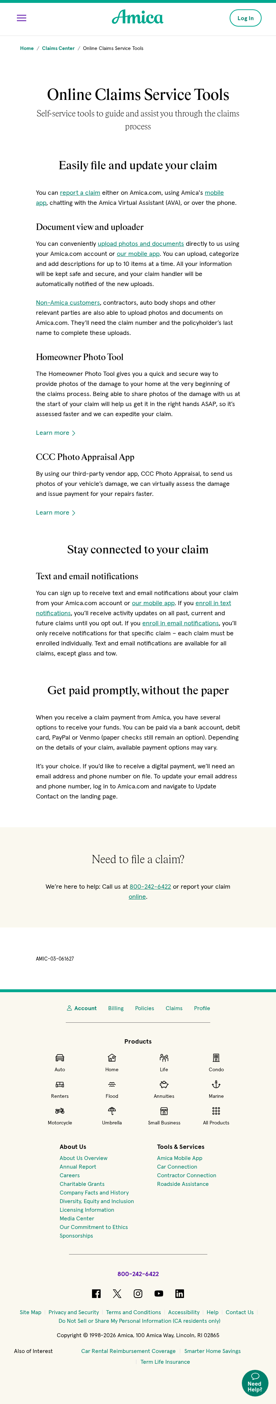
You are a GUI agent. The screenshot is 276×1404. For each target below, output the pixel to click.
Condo (216, 1069)
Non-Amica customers (68, 302)
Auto (60, 1069)
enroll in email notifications (180, 623)
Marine (216, 1096)
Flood (112, 1096)
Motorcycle (60, 1122)
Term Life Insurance (165, 1361)
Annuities (164, 1096)
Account (85, 1008)
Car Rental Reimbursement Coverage (128, 1350)
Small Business (164, 1122)
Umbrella (112, 1122)
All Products (216, 1122)
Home (112, 1069)
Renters (60, 1096)
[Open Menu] (21, 18)
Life (164, 1069)
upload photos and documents (141, 243)
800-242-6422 (150, 886)
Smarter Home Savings (212, 1350)
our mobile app (138, 253)
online (137, 896)
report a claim (80, 192)
